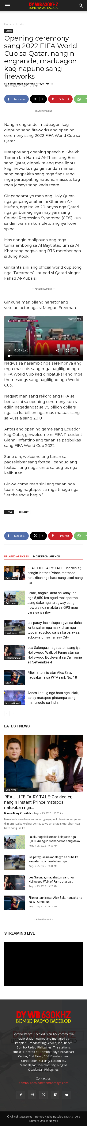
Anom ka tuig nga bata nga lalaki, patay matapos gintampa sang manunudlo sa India (53, 698)
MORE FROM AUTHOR (46, 556)
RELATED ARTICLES (16, 556)
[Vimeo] (55, 1095)
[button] (81, 5)
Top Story (23, 511)
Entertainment (13, 657)
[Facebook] (20, 1095)
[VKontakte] (66, 1095)
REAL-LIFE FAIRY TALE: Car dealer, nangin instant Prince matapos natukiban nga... (38, 802)
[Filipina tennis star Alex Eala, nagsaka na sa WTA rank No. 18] (14, 677)
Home (8, 24)
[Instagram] (32, 1095)
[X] (43, 1095)
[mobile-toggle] (7, 5)
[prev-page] (7, 713)
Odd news (10, 578)
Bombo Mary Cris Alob (17, 813)
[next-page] (13, 713)
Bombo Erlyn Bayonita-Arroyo (26, 83)
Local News (11, 633)
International (12, 703)
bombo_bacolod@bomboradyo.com (43, 1083)
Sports (19, 24)
